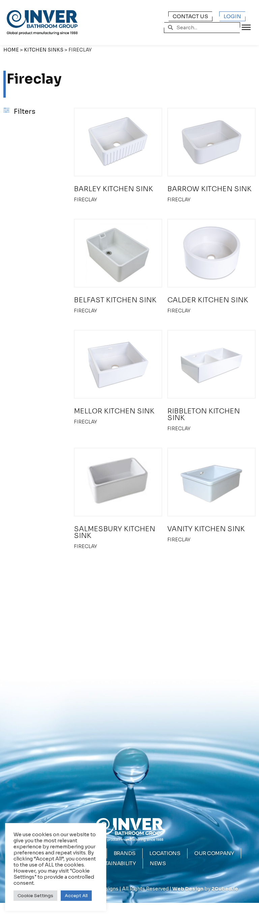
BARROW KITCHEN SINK (209, 189)
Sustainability (114, 863)
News (158, 863)
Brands (125, 853)
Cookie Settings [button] (35, 895)
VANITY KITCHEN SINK (206, 529)
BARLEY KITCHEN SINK (113, 189)
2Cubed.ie (224, 889)
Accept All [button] (76, 895)
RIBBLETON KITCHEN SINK (203, 414)
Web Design (187, 889)
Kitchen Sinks (43, 50)
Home (11, 50)
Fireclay (85, 200)
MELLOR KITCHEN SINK (114, 411)
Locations (164, 853)
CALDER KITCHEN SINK (207, 300)
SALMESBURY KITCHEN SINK (114, 532)
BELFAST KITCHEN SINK (115, 300)
